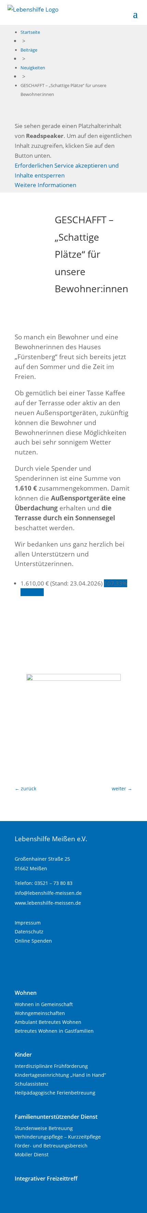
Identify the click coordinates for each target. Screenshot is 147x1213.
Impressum (28, 922)
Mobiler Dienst (32, 1154)
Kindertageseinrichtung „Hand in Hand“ (60, 1075)
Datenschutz (29, 931)
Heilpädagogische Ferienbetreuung (55, 1092)
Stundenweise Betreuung (44, 1128)
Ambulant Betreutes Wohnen (48, 1022)
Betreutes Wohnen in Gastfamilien (54, 1031)
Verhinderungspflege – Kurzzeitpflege (58, 1136)
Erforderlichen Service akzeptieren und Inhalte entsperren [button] (67, 170)
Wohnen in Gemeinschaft (44, 1004)
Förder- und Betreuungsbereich (51, 1145)
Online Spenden (33, 940)
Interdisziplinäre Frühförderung (51, 1066)
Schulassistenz (32, 1084)
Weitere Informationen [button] (45, 185)
